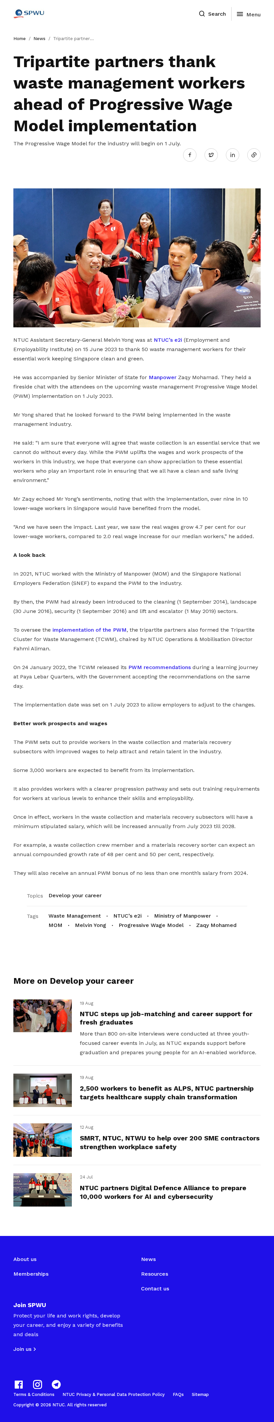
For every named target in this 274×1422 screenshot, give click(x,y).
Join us (22, 1349)
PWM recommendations (159, 667)
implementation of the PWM (89, 630)
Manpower (162, 377)
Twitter (214, 155)
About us (24, 1259)
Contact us (155, 1288)
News (39, 38)
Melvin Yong (90, 925)
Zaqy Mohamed (216, 925)
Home (19, 38)
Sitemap (200, 1394)
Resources (154, 1274)
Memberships (30, 1274)
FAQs (178, 1394)
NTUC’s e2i (168, 340)
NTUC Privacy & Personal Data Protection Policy (113, 1394)
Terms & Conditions (33, 1394)
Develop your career (75, 895)
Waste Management (74, 916)
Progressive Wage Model (151, 925)
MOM (55, 925)
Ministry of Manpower (182, 916)
